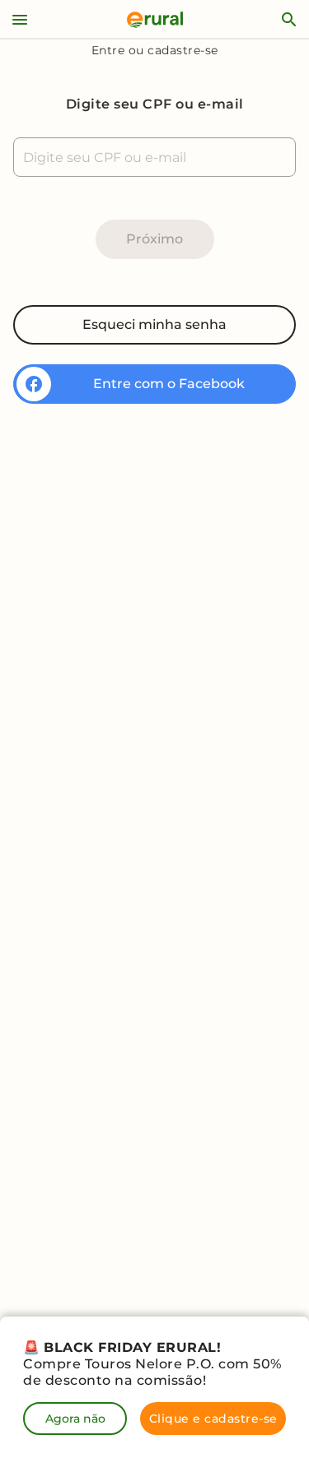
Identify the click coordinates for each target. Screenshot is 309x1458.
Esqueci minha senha (154, 324)
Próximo (154, 239)
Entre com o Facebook (169, 383)
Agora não (75, 1418)
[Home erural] (155, 20)
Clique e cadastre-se (213, 1418)
